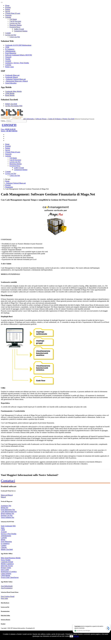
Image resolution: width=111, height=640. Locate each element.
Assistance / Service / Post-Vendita (17, 63)
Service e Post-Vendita (8, 534)
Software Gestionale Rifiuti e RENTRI (18, 55)
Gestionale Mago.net (12, 75)
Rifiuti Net (4, 508)
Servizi (7, 11)
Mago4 (3, 497)
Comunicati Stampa (20, 31)
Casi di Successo (15, 21)
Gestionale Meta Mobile (13, 91)
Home (7, 5)
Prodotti (8, 7)
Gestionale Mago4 (11, 77)
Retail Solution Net (7, 513)
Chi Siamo (13, 19)
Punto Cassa (9, 67)
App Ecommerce (6, 588)
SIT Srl (76, 636)
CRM (7, 47)
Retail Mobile (10, 95)
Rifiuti (3, 539)
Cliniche (4, 547)
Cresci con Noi (15, 37)
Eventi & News (15, 27)
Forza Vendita (5, 560)
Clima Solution (6, 573)
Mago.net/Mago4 (7, 495)
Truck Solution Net (7, 517)
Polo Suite (4, 598)
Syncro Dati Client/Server (10, 577)
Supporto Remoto (5, 619)
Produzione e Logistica (9, 571)
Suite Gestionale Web (8, 526)
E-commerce (5, 543)
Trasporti (8, 57)
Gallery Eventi (19, 29)
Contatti (8, 33)
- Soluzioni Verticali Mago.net (15, 79)
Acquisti (8, 61)
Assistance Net (6, 506)
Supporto (8, 15)
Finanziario (9, 187)
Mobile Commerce (7, 564)
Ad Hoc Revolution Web (13, 106)
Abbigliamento (10, 51)
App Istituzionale (7, 586)
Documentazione (5, 611)
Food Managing (10, 53)
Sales (2, 528)
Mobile (9, 131)
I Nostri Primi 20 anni (12, 13)
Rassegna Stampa (16, 25)
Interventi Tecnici (7, 566)
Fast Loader (5, 570)
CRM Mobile (9, 93)
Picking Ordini (6, 568)
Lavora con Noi (15, 23)
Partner (7, 9)
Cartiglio (8, 65)
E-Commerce (9, 49)
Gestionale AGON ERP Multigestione (18, 45)
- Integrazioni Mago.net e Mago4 (16, 81)
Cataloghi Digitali (7, 562)
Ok (71, 636)
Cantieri (3, 545)
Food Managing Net (8, 509)
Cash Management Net (9, 511)
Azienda (8, 17)
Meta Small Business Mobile (10, 558)
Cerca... (3, 121)
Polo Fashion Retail (7, 596)
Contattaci (8, 481)
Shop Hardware (5, 602)
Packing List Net (6, 515)
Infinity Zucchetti (11, 104)
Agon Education (10, 83)
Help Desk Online (5, 615)
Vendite (7, 59)
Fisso (8, 129)
